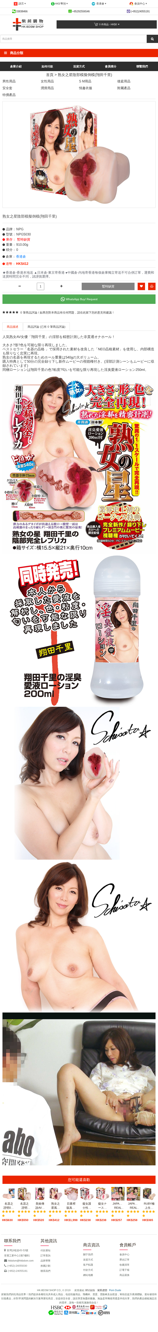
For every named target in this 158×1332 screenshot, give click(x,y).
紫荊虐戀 (102, 1290)
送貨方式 (79, 66)
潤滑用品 (47, 88)
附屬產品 (123, 88)
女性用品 (47, 81)
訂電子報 (124, 1270)
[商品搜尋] (152, 39)
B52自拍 (90, 1290)
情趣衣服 (85, 88)
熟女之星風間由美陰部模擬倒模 (55, 1206)
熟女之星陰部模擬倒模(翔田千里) (85, 75)
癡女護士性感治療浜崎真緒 (86, 1206)
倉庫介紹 (16, 66)
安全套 (7, 88)
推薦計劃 (45, 1265)
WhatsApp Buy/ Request (82, 299)
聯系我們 (45, 1271)
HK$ (60, 3)
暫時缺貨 (108, 286)
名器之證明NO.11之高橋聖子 (24, 1206)
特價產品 (9, 95)
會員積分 (110, 66)
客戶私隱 (88, 1264)
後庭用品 (123, 81)
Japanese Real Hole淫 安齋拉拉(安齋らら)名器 (118, 1206)
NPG (19, 229)
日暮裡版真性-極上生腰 (71, 1206)
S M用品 (85, 81)
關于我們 (88, 1254)
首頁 (49, 75)
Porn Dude (115, 1290)
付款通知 (45, 1250)
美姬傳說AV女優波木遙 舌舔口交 (40, 1206)
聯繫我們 (142, 66)
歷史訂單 (124, 1259)
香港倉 (21, 256)
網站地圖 (88, 1275)
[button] (79, 53)
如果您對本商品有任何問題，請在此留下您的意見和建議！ (77, 312)
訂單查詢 (45, 1255)
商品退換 (124, 1275)
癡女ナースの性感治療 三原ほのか (102, 1206)
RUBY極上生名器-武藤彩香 (149, 1206)
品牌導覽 (45, 1260)
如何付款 (47, 66)
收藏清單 (124, 1264)
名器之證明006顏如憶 (8, 1206)
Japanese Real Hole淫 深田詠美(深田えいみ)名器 (133, 1206)
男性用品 (9, 81)
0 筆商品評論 (28, 312)
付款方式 (88, 1270)
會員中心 (124, 1254)
